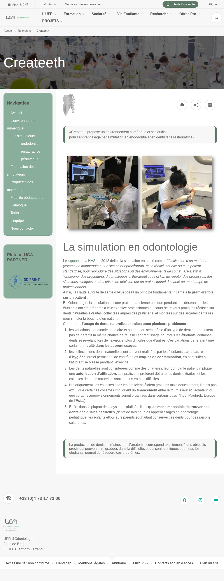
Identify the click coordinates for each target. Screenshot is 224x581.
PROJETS (50, 21)
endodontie (29, 143)
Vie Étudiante (128, 14)
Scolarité (99, 14)
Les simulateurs (22, 136)
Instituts (46, 4)
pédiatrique (29, 159)
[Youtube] (216, 500)
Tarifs (14, 213)
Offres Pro (187, 14)
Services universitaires (80, 4)
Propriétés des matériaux (20, 186)
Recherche (159, 14)
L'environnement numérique (21, 124)
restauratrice (30, 151)
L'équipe (17, 221)
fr (211, 4)
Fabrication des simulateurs (21, 170)
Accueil (8, 30)
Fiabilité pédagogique (27, 197)
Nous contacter (22, 228)
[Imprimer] (182, 105)
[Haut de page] (6, 575)
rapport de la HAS (82, 261)
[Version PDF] (210, 105)
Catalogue (18, 205)
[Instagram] (200, 500)
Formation (72, 14)
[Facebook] (184, 500)
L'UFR (47, 14)
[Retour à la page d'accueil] (18, 17)
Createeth (43, 30)
